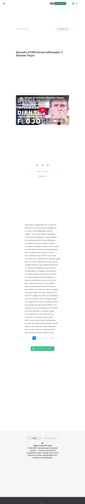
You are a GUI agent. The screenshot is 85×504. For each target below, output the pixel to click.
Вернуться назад (23, 29)
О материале (42, 176)
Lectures (45, 171)
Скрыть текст (63, 29)
